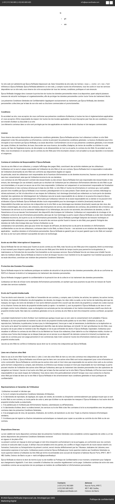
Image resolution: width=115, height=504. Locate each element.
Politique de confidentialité (102, 499)
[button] (109, 11)
